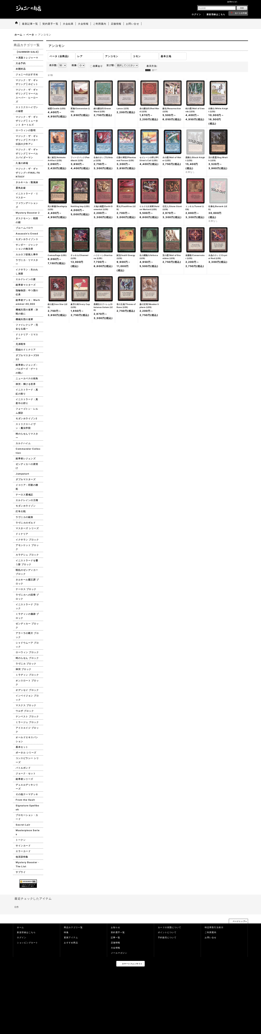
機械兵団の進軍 (24, 319)
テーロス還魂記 (24, 494)
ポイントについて (167, 932)
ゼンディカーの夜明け (27, 466)
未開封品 (21, 68)
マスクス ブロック (26, 705)
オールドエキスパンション (27, 739)
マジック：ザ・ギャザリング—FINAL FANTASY (28, 172)
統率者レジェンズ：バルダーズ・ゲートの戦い (27, 368)
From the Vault (25, 799)
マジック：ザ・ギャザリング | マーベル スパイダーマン (27, 153)
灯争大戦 (21, 511)
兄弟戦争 (21, 344)
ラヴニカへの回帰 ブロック (27, 596)
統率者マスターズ (26, 284)
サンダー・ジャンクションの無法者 (27, 246)
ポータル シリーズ (26, 752)
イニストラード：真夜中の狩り (27, 401)
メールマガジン (119, 953)
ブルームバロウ (24, 227)
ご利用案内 (210, 932)
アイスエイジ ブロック (27, 729)
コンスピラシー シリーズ (27, 760)
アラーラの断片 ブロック (27, 635)
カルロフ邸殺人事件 (27, 254)
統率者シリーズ (24, 779)
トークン (21, 839)
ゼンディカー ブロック (27, 625)
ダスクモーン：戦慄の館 (27, 220)
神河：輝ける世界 (26, 384)
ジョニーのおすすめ (27, 74)
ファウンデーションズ (27, 205)
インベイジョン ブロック (27, 697)
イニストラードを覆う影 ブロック (27, 562)
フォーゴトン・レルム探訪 (27, 410)
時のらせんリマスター (27, 435)
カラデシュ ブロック (27, 554)
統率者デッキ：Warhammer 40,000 (28, 302)
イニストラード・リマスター (27, 195)
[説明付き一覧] (155, 70)
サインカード (23, 845)
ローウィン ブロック (27, 652)
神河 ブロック (23, 669)
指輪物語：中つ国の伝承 (27, 292)
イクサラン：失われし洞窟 (27, 271)
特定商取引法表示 (214, 927)
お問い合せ (210, 937)
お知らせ (115, 927)
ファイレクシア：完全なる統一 (27, 326)
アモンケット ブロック (27, 547)
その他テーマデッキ (27, 794)
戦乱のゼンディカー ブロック (27, 572)
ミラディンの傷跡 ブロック (27, 615)
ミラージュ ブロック (27, 722)
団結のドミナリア (26, 349)
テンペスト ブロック (27, 716)
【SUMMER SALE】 (28, 51)
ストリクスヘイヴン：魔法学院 (26, 426)
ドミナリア (22, 533)
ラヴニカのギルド (26, 522)
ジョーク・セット (26, 773)
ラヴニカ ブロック (26, 663)
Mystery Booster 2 (28, 212)
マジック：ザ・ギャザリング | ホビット (27, 82)
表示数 (53, 65)
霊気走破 (21, 187)
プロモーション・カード (27, 817)
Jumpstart (22, 473)
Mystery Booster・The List (28, 864)
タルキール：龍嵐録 (27, 182)
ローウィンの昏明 (26, 130)
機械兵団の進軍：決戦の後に (27, 311)
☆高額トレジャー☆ (27, 57)
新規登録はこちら (216, 14)
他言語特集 (22, 856)
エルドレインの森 (26, 279)
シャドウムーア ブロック (27, 644)
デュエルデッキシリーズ (27, 786)
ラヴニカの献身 (24, 517)
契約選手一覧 (118, 932)
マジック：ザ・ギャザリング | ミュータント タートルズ (27, 120)
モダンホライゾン (26, 505)
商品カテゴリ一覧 (73, 927)
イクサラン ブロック (27, 539)
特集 (66, 932)
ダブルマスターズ (26, 479)
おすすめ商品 (71, 942)
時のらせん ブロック (27, 658)
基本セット (22, 747)
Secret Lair (23, 824)
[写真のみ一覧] (148, 70)
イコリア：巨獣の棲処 (27, 486)
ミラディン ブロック (27, 674)
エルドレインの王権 (27, 500)
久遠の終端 (22, 163)
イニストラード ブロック (27, 606)
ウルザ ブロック (25, 710)
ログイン (196, 14)
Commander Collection (28, 450)
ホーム (20, 927)
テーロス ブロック (26, 589)
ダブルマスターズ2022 (27, 357)
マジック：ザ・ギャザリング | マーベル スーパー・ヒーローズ (27, 95)
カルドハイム (23, 443)
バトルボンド (23, 767)
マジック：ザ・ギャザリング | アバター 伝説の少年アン (27, 140)
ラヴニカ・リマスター (27, 262)
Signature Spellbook (27, 807)
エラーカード (23, 851)
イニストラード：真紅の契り (27, 391)
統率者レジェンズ (26, 458)
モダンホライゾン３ (27, 239)
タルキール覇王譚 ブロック (27, 581)
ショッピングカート (27, 942)
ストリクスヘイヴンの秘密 (27, 109)
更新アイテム (71, 937)
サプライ (21, 872)
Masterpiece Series (28, 832)
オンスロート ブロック (27, 682)
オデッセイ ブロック (27, 690)
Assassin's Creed (27, 233)
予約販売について (167, 937)
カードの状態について (169, 927)
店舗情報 (115, 942)
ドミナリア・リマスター (27, 336)
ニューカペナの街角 (27, 378)
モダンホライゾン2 (26, 418)
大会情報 (115, 948)
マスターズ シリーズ (27, 528)
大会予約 (21, 63)
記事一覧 (115, 937)
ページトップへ (240, 921)
